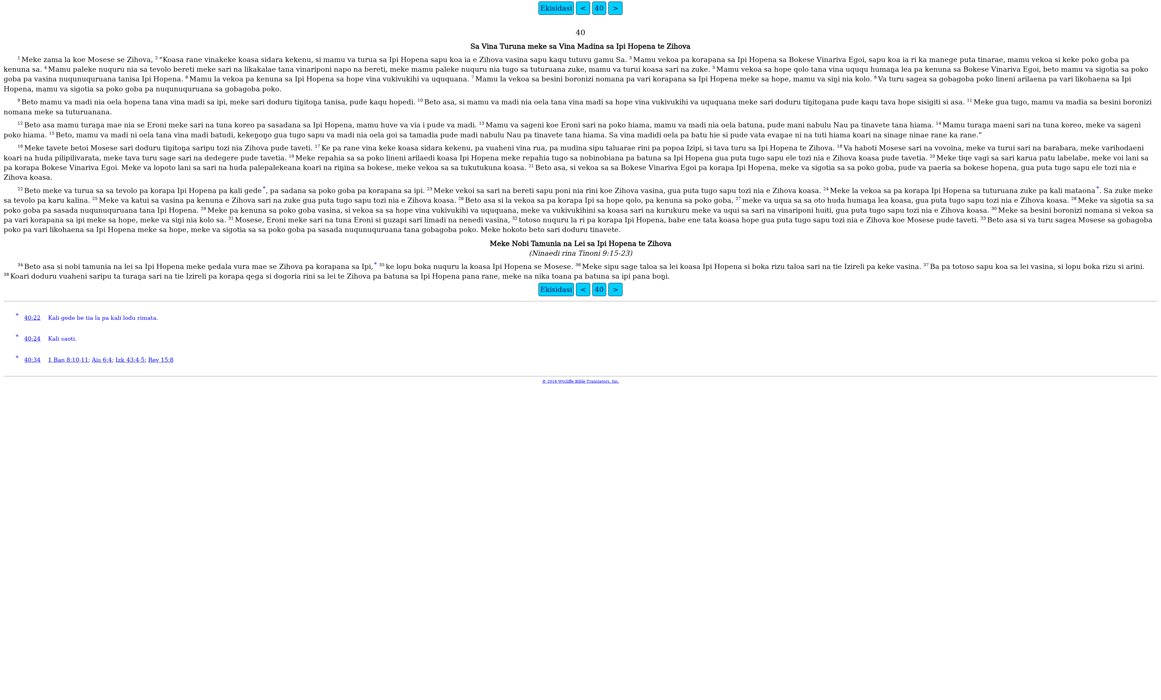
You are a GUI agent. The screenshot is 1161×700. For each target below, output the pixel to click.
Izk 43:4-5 (130, 360)
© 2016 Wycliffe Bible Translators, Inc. (580, 381)
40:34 (32, 360)
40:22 (32, 318)
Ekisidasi (556, 8)
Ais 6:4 (102, 360)
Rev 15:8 (161, 360)
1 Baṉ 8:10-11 (68, 360)
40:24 (32, 338)
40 (599, 8)
